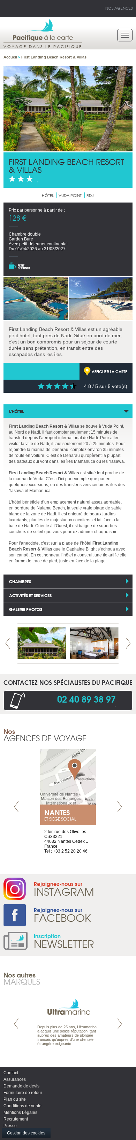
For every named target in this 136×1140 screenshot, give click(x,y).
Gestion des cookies (26, 1133)
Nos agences (119, 8)
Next (128, 643)
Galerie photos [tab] (25, 609)
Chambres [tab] (20, 581)
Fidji (90, 195)
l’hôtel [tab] (16, 411)
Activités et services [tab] (30, 595)
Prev (7, 643)
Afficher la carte (109, 371)
